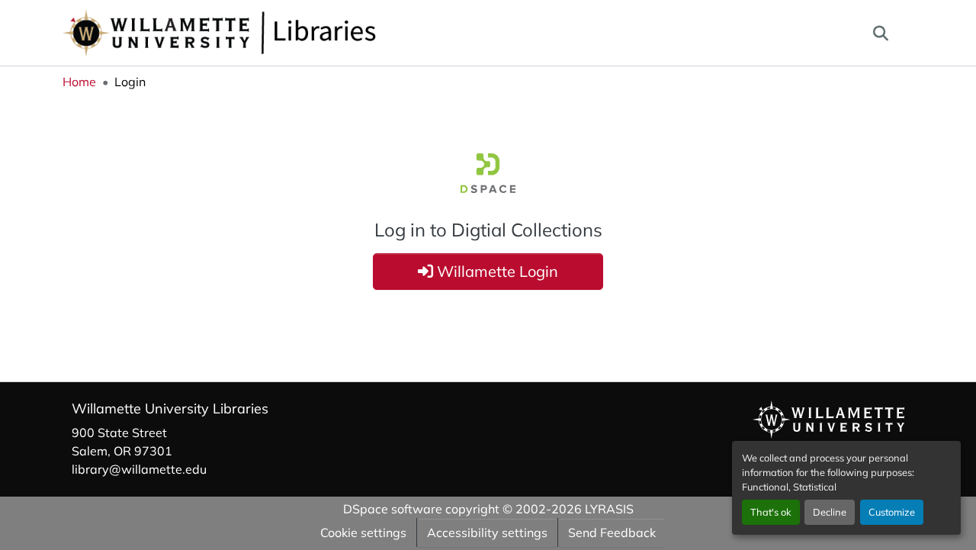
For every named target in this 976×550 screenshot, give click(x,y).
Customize (891, 512)
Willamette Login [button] (495, 271)
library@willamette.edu (139, 469)
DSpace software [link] (392, 508)
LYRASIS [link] (609, 508)
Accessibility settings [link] (487, 532)
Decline (829, 512)
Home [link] (79, 81)
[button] (270, 33)
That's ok (770, 512)
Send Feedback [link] (612, 532)
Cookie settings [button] (363, 532)
